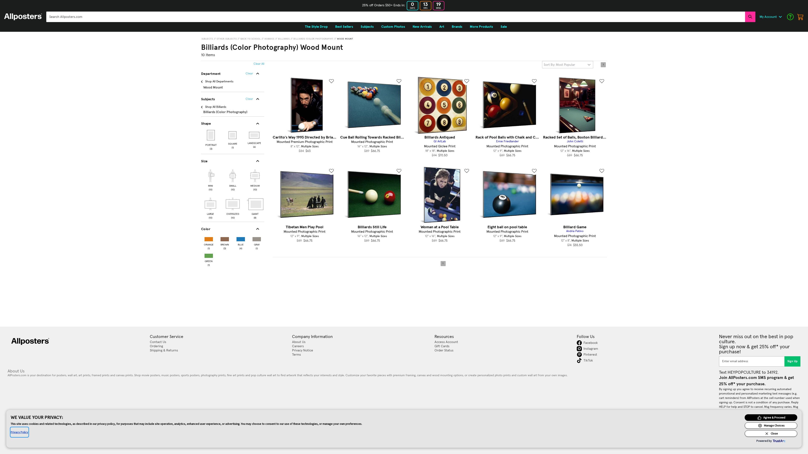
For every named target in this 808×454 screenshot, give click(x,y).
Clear (249, 99)
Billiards (284, 39)
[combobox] (395, 17)
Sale (504, 26)
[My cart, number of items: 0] (800, 16)
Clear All (259, 63)
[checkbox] (210, 179)
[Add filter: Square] (233, 135)
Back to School (251, 39)
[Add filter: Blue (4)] (240, 238)
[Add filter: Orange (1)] (208, 238)
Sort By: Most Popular (559, 64)
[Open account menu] (780, 17)
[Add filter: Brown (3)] (224, 238)
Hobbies (269, 39)
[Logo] (23, 17)
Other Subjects (227, 39)
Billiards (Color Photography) (313, 39)
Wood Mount (345, 39)
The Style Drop (316, 26)
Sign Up (792, 361)
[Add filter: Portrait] (211, 135)
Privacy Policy (19, 432)
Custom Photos (393, 26)
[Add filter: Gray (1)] (256, 238)
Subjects (207, 39)
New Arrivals (422, 26)
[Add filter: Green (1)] (208, 255)
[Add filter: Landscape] (254, 135)
